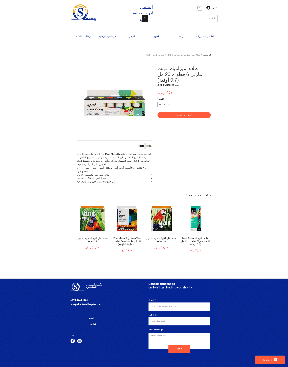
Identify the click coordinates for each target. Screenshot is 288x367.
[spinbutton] (164, 104)
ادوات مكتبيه (143, 13)
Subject (152, 315)
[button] (199, 8)
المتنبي (146, 7)
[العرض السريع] (196, 218)
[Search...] (145, 18)
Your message (155, 329)
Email (151, 300)
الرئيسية (206, 54)
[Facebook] (72, 341)
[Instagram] (79, 341)
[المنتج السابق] (216, 218)
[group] (144, 228)
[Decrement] (169, 104)
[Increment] (160, 104)
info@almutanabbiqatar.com (85, 304)
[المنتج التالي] (72, 218)
